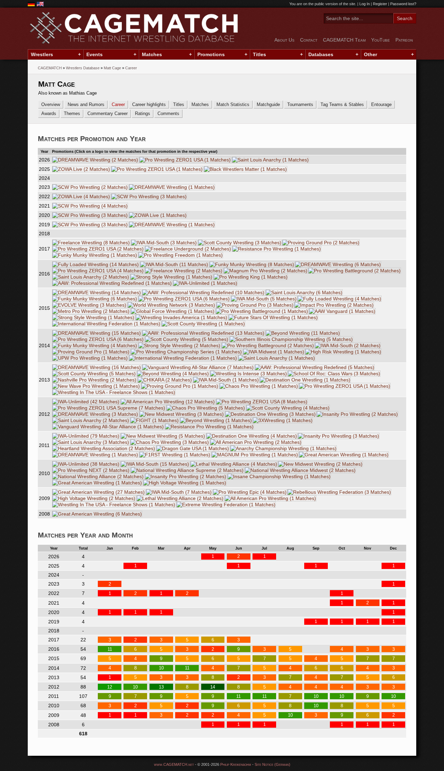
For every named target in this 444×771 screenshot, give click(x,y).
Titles (259, 54)
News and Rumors (86, 104)
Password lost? (403, 4)
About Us (284, 40)
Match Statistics (232, 104)
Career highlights (149, 104)
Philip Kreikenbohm (235, 764)
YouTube (380, 40)
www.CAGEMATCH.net (174, 764)
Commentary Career (107, 113)
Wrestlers (42, 54)
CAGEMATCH (50, 68)
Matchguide (268, 104)
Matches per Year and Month (85, 535)
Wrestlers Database (83, 68)
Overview (50, 104)
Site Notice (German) (272, 764)
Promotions (211, 54)
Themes (72, 113)
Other (370, 54)
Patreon (404, 40)
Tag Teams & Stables (342, 104)
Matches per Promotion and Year (92, 138)
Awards (48, 113)
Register (380, 4)
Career (118, 104)
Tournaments (300, 104)
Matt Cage (112, 68)
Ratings (142, 113)
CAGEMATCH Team (344, 40)
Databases (320, 54)
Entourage (381, 104)
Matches (152, 54)
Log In (364, 4)
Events (94, 54)
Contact (308, 40)
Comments (168, 113)
